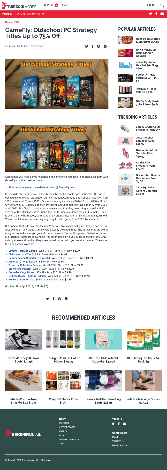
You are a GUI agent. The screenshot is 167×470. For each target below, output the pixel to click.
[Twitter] (86, 46)
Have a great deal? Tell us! (30, 14)
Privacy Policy (119, 445)
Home (8, 21)
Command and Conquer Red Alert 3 (29, 258)
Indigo (62, 435)
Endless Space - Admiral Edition (27, 275)
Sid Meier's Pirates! (19, 268)
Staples (63, 431)
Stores (62, 419)
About (115, 437)
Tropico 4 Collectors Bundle (24, 265)
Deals (64, 5)
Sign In (150, 5)
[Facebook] (92, 46)
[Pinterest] (98, 46)
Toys (17, 21)
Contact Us (117, 441)
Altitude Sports (67, 427)
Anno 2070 (14, 261)
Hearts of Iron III (18, 279)
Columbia (64, 443)
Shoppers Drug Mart (69, 439)
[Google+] (105, 46)
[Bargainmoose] (19, 5)
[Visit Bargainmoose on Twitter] (150, 14)
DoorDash (64, 423)
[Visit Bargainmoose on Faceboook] (156, 14)
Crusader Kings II (18, 272)
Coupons (48, 5)
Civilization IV (16, 254)
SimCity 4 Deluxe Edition (22, 250)
